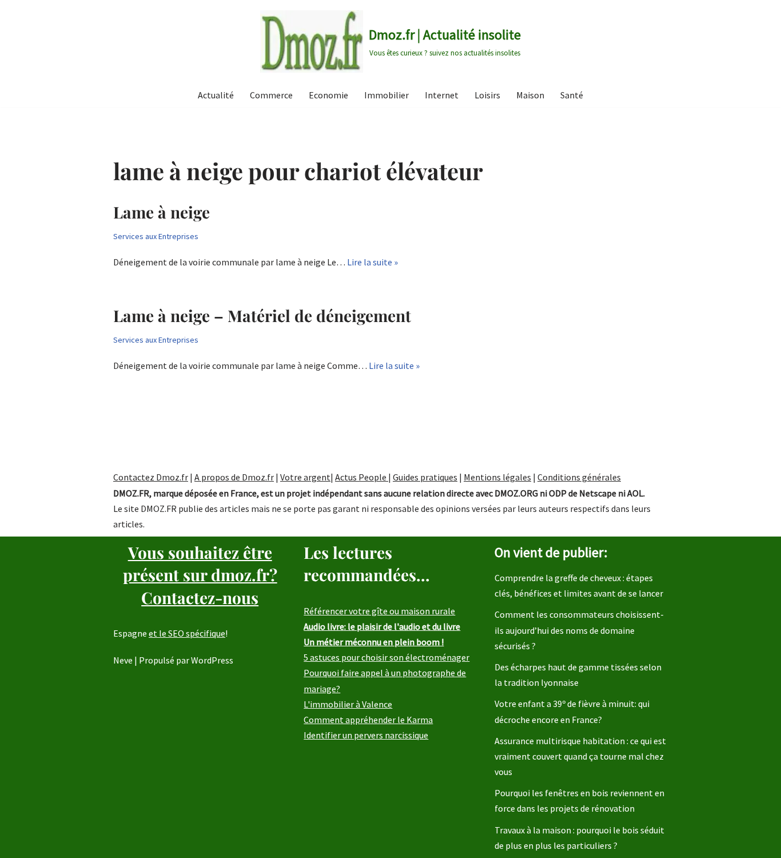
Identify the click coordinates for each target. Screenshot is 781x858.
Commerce (271, 95)
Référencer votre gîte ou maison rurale (379, 611)
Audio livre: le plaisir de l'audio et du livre (382, 626)
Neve (123, 660)
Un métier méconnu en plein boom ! (374, 642)
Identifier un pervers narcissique (366, 735)
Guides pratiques (425, 477)
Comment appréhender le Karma (368, 719)
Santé (571, 95)
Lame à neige (161, 212)
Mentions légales (497, 477)
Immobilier (386, 95)
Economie (328, 95)
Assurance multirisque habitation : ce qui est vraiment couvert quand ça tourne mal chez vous (580, 756)
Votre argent (305, 477)
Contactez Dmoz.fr (150, 477)
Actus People (361, 477)
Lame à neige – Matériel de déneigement (262, 315)
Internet (442, 95)
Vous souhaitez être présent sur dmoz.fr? (200, 574)
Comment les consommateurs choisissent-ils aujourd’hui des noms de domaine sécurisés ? (579, 630)
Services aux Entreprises (155, 236)
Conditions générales (579, 477)
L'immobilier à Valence (348, 704)
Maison (530, 95)
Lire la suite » (372, 262)
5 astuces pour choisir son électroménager (386, 657)
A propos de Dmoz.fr (234, 477)
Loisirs (487, 95)
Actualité (216, 95)
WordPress (212, 660)
